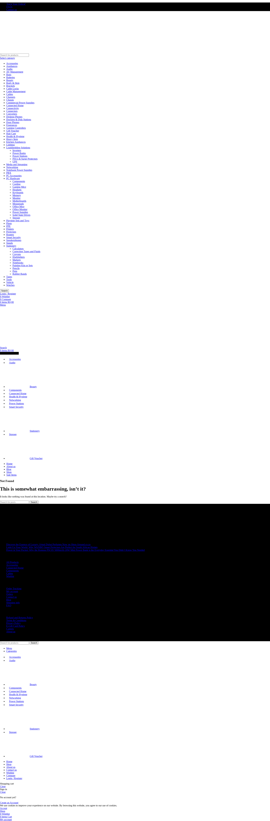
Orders (9, 594)
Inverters (16, 150)
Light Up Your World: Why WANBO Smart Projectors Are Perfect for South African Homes (52, 547)
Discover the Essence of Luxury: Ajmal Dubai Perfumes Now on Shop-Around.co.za (48, 544)
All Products (12, 562)
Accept (3, 808)
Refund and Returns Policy (19, 617)
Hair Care (11, 133)
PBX (8, 173)
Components (18, 181)
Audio (9, 69)
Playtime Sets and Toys (17, 220)
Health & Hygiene (15, 136)
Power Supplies (20, 212)
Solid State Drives (21, 215)
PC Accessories (14, 175)
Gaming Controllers (16, 128)
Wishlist (10, 576)
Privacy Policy (13, 623)
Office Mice (18, 206)
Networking (12, 167)
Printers (10, 229)
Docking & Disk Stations (18, 119)
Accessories (12, 63)
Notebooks (17, 262)
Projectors (11, 231)
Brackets (10, 86)
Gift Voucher (12, 130)
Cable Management (15, 91)
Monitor (16, 198)
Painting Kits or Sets (22, 265)
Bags (8, 74)
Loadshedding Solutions (18, 147)
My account (12, 591)
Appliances (11, 66)
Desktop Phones (14, 116)
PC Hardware (13, 178)
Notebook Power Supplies (19, 170)
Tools (9, 279)
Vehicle (10, 282)
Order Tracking (13, 588)
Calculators (18, 248)
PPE (8, 226)
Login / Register (14, 778)
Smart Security (13, 237)
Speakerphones (13, 240)
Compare (10, 775)
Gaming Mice (19, 187)
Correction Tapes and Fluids (26, 251)
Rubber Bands (19, 274)
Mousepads (18, 203)
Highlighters (18, 257)
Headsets (16, 189)
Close (3, 786)
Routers (10, 234)
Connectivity (12, 108)
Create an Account (9, 802)
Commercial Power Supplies (20, 102)
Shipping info (13, 602)
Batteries (10, 77)
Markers (16, 260)
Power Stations (19, 156)
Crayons (16, 254)
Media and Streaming (16, 164)
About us (10, 631)
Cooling (16, 184)
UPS (14, 161)
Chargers (10, 97)
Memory (16, 195)
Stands (9, 243)
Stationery (11, 246)
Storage (16, 217)
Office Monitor (19, 209)
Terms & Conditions (16, 620)
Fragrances (11, 125)
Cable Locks (12, 88)
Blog (8, 599)
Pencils (16, 268)
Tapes (9, 276)
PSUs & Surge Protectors (25, 158)
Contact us (11, 597)
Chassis (10, 100)
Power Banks (19, 153)
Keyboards (17, 192)
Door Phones (12, 122)
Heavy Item (12, 139)
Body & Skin (12, 83)
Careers (10, 628)
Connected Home (15, 105)
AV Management (14, 71)
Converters (11, 114)
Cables (9, 94)
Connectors (12, 111)
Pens (14, 271)
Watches (10, 285)
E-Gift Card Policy (15, 626)
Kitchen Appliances (16, 142)
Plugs (9, 223)
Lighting (10, 144)
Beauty (9, 80)
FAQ (8, 605)
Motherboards (19, 201)
